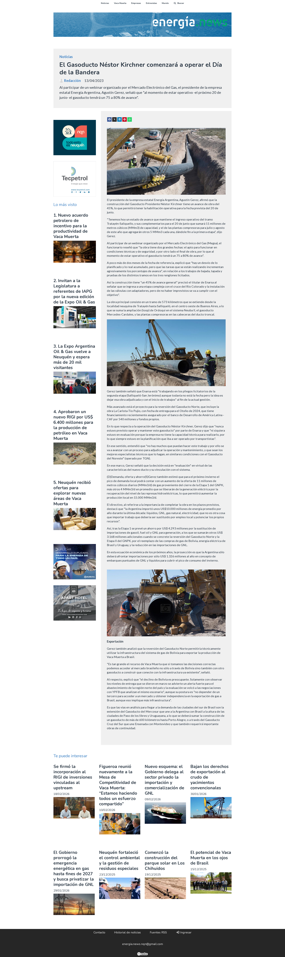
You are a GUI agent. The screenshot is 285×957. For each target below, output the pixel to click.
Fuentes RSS (158, 932)
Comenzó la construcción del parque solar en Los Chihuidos (165, 860)
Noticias (105, 3)
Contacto (99, 932)
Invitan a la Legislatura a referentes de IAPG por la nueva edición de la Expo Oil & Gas (74, 291)
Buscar (180, 3)
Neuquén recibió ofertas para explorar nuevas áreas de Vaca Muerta (72, 493)
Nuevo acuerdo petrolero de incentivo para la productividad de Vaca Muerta (70, 226)
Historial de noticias (127, 932)
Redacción (72, 81)
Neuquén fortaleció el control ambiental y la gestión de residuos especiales (119, 860)
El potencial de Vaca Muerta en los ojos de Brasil (210, 858)
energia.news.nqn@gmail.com (142, 944)
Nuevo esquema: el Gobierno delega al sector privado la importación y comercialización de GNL (164, 780)
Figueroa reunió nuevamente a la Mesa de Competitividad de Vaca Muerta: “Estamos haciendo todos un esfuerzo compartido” (118, 785)
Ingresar (185, 932)
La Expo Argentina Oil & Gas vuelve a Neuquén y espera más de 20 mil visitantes (74, 357)
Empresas (136, 3)
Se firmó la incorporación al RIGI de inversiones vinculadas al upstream (72, 777)
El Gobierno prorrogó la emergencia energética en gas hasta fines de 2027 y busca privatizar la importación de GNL (73, 868)
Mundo (165, 3)
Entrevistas (151, 3)
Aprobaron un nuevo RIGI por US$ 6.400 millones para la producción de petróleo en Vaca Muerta (73, 425)
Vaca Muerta (120, 3)
